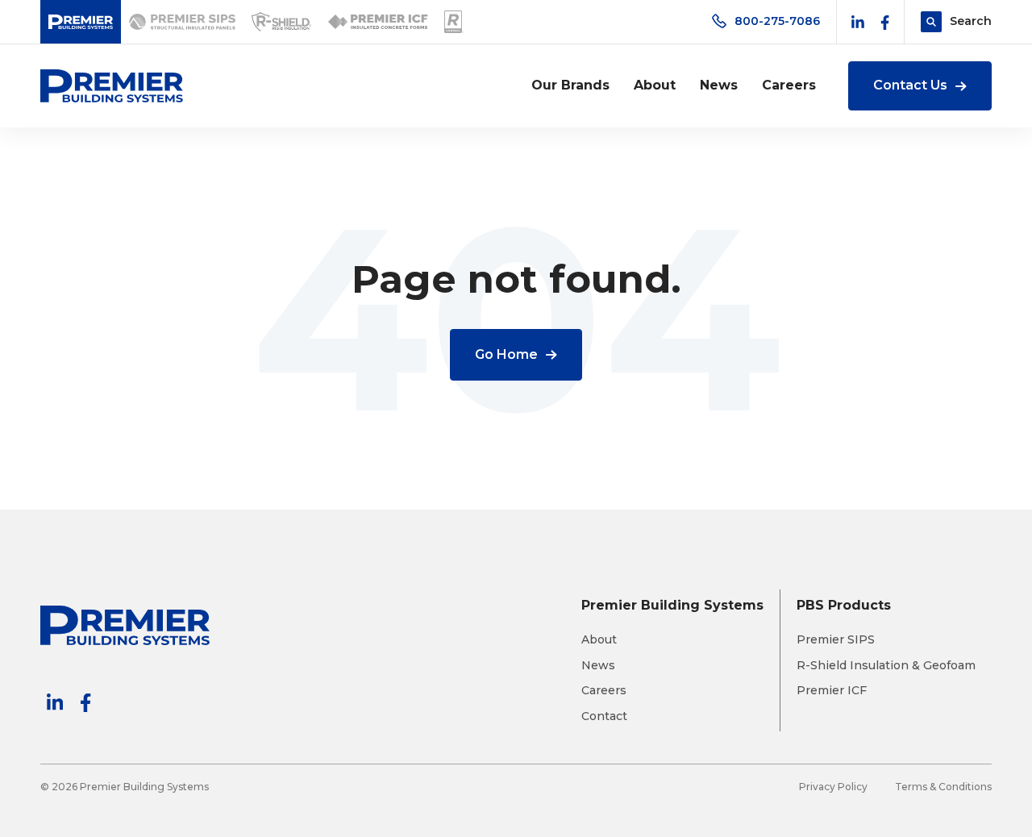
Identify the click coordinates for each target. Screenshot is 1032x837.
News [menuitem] (719, 85)
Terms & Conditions (943, 787)
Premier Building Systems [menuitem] (672, 605)
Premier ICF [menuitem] (832, 691)
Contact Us (910, 85)
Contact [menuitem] (604, 716)
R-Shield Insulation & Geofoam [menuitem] (886, 666)
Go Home (506, 354)
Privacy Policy (833, 787)
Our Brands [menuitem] (570, 85)
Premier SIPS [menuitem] (836, 640)
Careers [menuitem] (789, 85)
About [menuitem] (655, 85)
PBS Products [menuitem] (844, 605)
